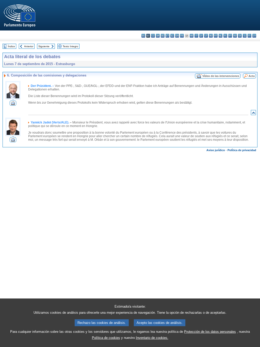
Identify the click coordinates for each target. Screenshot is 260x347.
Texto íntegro (70, 46)
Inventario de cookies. (152, 338)
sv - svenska (254, 36)
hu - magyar (211, 36)
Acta (252, 75)
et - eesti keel (167, 36)
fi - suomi (249, 36)
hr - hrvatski (191, 36)
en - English (177, 36)
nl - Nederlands (220, 36)
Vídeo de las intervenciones (220, 75)
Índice (11, 46)
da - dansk (158, 36)
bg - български (143, 36)
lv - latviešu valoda (201, 36)
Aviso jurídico (215, 150)
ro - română (235, 36)
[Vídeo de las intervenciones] (13, 104)
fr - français (182, 36)
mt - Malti (216, 36)
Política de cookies (106, 338)
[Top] (253, 113)
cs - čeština (153, 36)
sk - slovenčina (240, 36)
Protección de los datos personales (210, 332)
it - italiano (196, 36)
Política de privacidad (242, 150)
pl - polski (225, 36)
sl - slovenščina (245, 36)
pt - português (230, 36)
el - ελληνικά (172, 36)
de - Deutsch (163, 36)
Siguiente (44, 46)
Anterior (28, 46)
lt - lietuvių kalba (206, 36)
